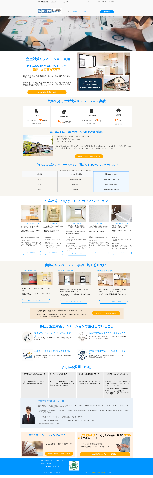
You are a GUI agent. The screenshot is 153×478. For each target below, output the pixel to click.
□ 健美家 (52, 423)
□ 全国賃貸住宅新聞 (43, 423)
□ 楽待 (57, 423)
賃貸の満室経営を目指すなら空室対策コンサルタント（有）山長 (53, 2)
